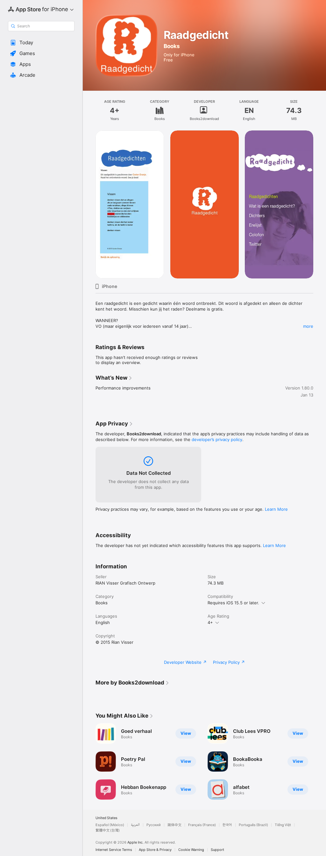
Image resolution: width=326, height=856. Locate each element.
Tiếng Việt (283, 825)
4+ (210, 622)
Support (217, 850)
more (308, 326)
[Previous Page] (89, 204)
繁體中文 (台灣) (108, 830)
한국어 (227, 825)
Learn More (276, 509)
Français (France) (202, 825)
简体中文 (174, 825)
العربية (135, 825)
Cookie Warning (191, 850)
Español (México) (110, 825)
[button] (41, 42)
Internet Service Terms (114, 850)
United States (106, 818)
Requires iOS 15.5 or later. (233, 602)
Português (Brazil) (253, 825)
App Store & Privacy (155, 850)
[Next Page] (319, 204)
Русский (153, 825)
